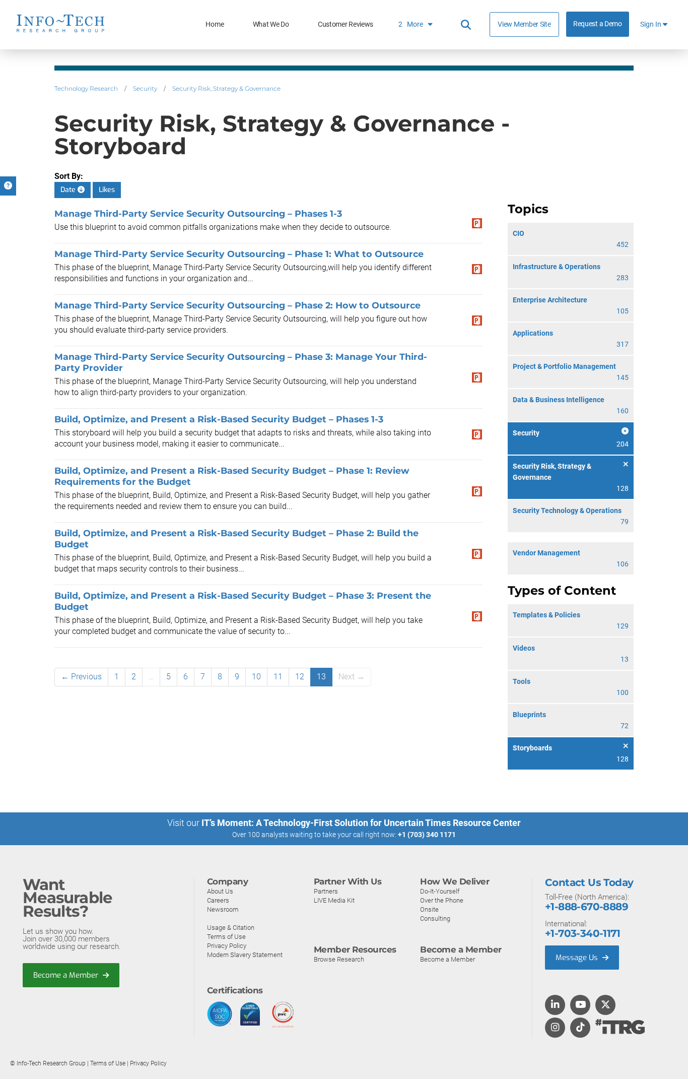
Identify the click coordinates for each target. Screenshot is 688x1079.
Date (69, 190)
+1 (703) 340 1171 (427, 835)
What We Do (271, 24)
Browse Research (339, 959)
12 (299, 676)
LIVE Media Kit (334, 900)
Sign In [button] (651, 24)
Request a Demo (597, 24)
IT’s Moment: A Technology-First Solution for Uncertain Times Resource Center (361, 822)
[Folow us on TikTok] (580, 1028)
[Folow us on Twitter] (605, 1005)
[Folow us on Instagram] (555, 1028)
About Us (220, 891)
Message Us (578, 958)
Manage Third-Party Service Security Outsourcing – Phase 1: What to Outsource (239, 253)
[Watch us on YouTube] (580, 1005)
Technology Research (86, 88)
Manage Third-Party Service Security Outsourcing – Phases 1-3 (198, 213)
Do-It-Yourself (439, 891)
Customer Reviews (345, 24)
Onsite (429, 909)
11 (278, 676)
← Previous (81, 676)
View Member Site (524, 24)
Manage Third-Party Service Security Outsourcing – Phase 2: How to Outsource (237, 305)
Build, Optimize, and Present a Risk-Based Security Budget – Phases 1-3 (218, 419)
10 (256, 676)
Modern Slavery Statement (245, 955)
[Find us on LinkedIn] (555, 1005)
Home (214, 24)
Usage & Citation (230, 927)
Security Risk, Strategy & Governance (226, 88)
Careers (218, 900)
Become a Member (66, 975)
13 (321, 676)
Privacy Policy (226, 945)
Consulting (435, 918)
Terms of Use (226, 936)
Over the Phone (441, 900)
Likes (107, 190)
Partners (326, 891)
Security (145, 88)
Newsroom (223, 909)
